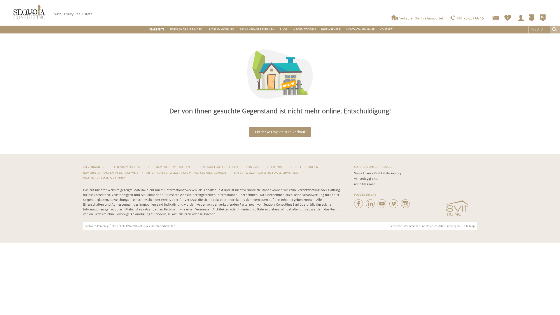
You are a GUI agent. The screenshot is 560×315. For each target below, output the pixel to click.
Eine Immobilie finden (186, 29)
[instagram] (405, 202)
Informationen (304, 29)
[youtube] (382, 202)
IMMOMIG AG (134, 226)
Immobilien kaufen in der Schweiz (110, 173)
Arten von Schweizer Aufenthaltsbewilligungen (186, 173)
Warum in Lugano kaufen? (104, 178)
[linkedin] (370, 202)
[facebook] (358, 202)
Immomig (103, 226)
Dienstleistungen (304, 167)
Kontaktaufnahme (360, 29)
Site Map (469, 226)
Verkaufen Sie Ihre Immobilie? (421, 18)
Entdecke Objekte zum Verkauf (280, 132)
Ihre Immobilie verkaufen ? (170, 167)
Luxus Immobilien (221, 29)
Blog (283, 29)
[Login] (521, 18)
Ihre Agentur (331, 29)
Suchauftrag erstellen (219, 167)
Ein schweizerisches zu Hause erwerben (266, 173)
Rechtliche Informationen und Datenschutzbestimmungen (425, 226)
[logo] (29, 11)
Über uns (274, 167)
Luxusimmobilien (126, 167)
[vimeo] (393, 202)
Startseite (156, 29)
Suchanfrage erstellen (257, 29)
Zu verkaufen (94, 167)
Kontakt (386, 29)
